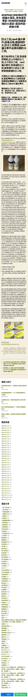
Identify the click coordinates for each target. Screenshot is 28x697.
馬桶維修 (4, 665)
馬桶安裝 (4, 663)
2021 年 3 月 (5, 495)
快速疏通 (4, 553)
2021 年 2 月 (5, 497)
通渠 (2, 617)
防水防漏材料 (19, 353)
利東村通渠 (4, 529)
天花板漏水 (6, 348)
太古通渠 (4, 535)
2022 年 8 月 (5, 458)
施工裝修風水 (9, 349)
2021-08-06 (18, 30)
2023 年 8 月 (5, 436)
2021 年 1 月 (4, 499)
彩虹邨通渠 (4, 550)
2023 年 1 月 (5, 449)
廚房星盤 (4, 544)
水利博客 (4, 566)
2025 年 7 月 (5, 428)
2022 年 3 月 (5, 469)
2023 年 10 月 (5, 432)
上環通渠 (4, 516)
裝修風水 (11, 9)
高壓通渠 (4, 685)
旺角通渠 (4, 561)
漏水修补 (20, 349)
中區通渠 (4, 518)
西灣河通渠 (4, 604)
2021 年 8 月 (5, 484)
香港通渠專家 (5, 3)
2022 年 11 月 (5, 452)
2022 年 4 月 (5, 467)
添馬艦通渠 (4, 579)
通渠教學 (4, 635)
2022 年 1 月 (5, 473)
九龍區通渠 (4, 522)
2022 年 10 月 (5, 454)
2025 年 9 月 (5, 426)
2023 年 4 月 (5, 443)
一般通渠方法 (5, 514)
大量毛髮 (4, 531)
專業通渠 (4, 540)
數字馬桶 (4, 555)
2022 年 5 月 (5, 465)
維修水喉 (7, 9)
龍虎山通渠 (4, 687)
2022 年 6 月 (5, 462)
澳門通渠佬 (4, 585)
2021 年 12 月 (5, 475)
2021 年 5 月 (5, 491)
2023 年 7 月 (5, 439)
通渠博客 (4, 630)
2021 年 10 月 (5, 480)
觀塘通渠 (4, 609)
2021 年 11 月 (5, 478)
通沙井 (3, 615)
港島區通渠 (4, 581)
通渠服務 (4, 639)
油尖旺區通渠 (5, 570)
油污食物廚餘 (5, 572)
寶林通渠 (4, 537)
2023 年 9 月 (5, 434)
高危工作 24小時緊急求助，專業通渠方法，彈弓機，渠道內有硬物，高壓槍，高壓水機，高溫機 (13, 669)
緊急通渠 (4, 594)
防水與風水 (15, 11)
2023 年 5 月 (5, 441)
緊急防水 (7, 351)
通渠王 (3, 643)
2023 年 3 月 (5, 445)
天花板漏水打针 (13, 348)
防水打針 (21, 9)
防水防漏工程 (12, 353)
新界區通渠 (4, 557)
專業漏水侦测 (20, 348)
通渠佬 (3, 624)
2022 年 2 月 (5, 471)
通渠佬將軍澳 (5, 626)
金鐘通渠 (4, 645)
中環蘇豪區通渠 (5, 520)
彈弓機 (3, 546)
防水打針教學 (8, 11)
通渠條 (3, 641)
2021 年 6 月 (5, 488)
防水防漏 (20, 11)
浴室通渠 (4, 576)
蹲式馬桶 (4, 611)
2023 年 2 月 (5, 447)
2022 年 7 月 (5, 460)
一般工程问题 (5, 507)
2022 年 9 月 (5, 456)
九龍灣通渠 (4, 527)
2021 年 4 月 (5, 493)
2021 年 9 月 (5, 482)
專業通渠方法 (5, 542)
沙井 (2, 568)
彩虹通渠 (4, 548)
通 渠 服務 (4, 613)
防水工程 (16, 9)
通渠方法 (4, 637)
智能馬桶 (4, 563)
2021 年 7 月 (5, 486)
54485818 (15, 262)
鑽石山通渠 (4, 648)
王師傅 (10, 30)
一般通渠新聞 (5, 512)
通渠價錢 (4, 628)
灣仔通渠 (4, 587)
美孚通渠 (4, 598)
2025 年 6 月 (5, 430)
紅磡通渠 (4, 589)
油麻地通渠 (4, 574)
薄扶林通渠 (4, 600)
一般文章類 (4, 509)
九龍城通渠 (4, 525)
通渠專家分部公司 (6, 632)
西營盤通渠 (4, 607)
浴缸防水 (15, 349)
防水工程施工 (18, 351)
